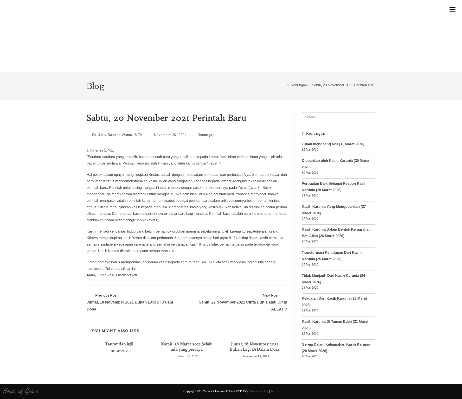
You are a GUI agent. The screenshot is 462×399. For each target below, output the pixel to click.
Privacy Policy (259, 391)
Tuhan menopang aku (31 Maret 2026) (333, 144)
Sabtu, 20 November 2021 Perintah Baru (343, 85)
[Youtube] (406, 391)
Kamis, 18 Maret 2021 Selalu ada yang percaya (186, 347)
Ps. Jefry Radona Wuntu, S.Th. (117, 135)
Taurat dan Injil (119, 344)
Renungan (206, 135)
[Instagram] (397, 391)
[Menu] (452, 9)
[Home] (284, 85)
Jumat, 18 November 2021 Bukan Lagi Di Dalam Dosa (254, 347)
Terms (275, 391)
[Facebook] (389, 391)
